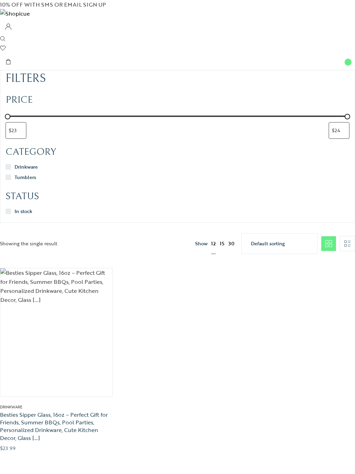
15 (222, 243)
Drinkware (11, 407)
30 (231, 243)
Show (201, 243)
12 (213, 243)
